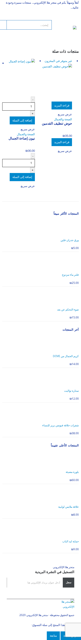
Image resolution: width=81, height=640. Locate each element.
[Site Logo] (64, 30)
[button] (72, 20)
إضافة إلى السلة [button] (22, 120)
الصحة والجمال (63, 119)
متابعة (53, 635)
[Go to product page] (18, 77)
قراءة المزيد (61, 105)
